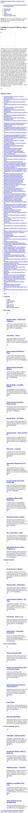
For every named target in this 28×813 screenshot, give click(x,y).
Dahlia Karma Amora (20, 243)
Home (10, 811)
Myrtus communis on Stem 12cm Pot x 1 (15, 262)
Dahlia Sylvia (14, 241)
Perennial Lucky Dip (19, 277)
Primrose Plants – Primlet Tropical (14, 153)
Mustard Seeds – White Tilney (16, 585)
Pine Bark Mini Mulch (13, 716)
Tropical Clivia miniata (21, 155)
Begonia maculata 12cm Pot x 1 (14, 107)
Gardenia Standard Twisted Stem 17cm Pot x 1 (15, 196)
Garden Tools (7, 10)
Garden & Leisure (8, 14)
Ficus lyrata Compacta (20, 193)
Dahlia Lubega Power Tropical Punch (15, 185)
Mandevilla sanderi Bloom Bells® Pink (13, 175)
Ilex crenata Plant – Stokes (15, 533)
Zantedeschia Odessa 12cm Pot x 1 (12, 285)
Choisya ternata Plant (20, 251)
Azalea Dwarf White (19, 255)
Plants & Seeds (7, 9)
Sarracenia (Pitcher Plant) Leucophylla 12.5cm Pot (15, 231)
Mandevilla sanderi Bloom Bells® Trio (13, 183)
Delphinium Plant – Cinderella (16, 767)
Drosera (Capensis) (18, 161)
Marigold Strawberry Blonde (15, 517)
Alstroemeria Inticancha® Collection (12, 149)
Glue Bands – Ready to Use (15, 616)
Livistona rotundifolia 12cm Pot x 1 (15, 143)
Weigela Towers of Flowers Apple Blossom (14, 276)
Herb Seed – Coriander (14, 449)
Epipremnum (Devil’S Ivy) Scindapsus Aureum (15, 169)
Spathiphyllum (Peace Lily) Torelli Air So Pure (15, 205)
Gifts (5, 11)
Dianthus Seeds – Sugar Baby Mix (14, 279)
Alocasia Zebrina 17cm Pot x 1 (14, 97)
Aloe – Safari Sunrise (20, 249)
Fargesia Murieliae (18, 200)
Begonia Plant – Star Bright (15, 418)
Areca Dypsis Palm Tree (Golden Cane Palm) (14, 164)
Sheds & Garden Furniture (10, 15)
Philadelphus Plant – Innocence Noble (13, 199)
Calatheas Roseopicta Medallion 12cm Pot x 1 (14, 136)
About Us (14, 811)
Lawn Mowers (10, 304)
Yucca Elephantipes (18, 151)
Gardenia (11, 235)
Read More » (19, 328)
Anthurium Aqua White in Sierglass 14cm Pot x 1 (15, 123)
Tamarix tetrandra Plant (14, 653)
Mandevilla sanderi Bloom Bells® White (13, 180)
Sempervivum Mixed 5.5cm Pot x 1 (12, 211)
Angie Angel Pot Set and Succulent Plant (14, 801)
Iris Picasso (12, 187)
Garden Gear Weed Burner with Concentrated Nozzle (16, 668)
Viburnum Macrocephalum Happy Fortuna (15, 403)
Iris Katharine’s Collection (15, 569)
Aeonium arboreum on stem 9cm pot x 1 (13, 189)
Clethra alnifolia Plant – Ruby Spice (14, 267)
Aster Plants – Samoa (13, 335)
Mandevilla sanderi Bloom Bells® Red (13, 177)
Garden (5, 13)
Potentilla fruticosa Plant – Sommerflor (15, 265)
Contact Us (20, 811)
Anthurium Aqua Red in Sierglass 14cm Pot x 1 (15, 128)
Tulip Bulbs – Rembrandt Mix (16, 735)
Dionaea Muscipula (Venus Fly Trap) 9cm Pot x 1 (16, 685)
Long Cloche (10, 702)
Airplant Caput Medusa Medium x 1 (15, 166)
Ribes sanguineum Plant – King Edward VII (14, 248)
